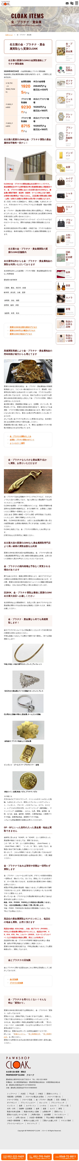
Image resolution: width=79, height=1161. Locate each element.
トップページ (12, 1094)
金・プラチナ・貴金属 (44, 1100)
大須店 (23, 1094)
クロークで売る (13, 1100)
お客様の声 (46, 1112)
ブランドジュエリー (28, 1103)
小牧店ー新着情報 (13, 1120)
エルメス (53, 1106)
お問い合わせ (21, 1117)
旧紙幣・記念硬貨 (25, 1109)
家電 (60, 1109)
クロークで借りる (54, 1097)
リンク (9, 1117)
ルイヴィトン (31, 1106)
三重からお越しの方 (49, 1120)
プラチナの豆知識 (16, 983)
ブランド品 (64, 1106)
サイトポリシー (60, 1114)
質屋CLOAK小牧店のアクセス (21, 334)
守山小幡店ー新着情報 (54, 1117)
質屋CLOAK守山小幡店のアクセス (22, 330)
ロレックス (43, 1103)
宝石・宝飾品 (61, 1100)
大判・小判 (11, 1109)
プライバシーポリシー (15, 1123)
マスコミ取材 (66, 1120)
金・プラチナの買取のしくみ (20, 436)
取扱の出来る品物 (13, 1112)
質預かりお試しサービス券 (17, 1114)
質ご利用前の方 (34, 1034)
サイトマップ (32, 1123)
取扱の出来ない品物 (31, 1112)
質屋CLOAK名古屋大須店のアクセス (23, 327)
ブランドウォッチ (57, 1103)
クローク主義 (27, 1100)
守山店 (31, 1094)
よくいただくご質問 (17, 443)
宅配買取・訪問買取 (14, 1097)
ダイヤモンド (12, 1103)
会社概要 (47, 1114)
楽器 (44, 1109)
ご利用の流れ (35, 1114)
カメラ (52, 1109)
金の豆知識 (14, 979)
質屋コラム (58, 1112)
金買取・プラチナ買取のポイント (22, 440)
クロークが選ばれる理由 (35, 1097)
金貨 (20, 1106)
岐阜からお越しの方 (31, 1120)
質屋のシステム (19, 1034)
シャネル (43, 1106)
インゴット (11, 1106)
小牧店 (40, 1094)
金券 (37, 1109)
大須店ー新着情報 (35, 1117)
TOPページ (9, 35)
